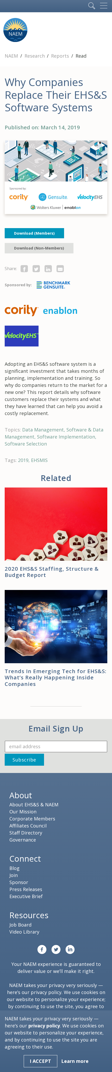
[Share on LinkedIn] (48, 268)
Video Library (24, 932)
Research (35, 56)
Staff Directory (25, 833)
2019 (23, 460)
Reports (60, 56)
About (20, 795)
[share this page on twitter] (36, 268)
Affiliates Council (28, 826)
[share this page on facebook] (24, 268)
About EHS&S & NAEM (33, 804)
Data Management (43, 430)
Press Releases (25, 889)
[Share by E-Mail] (60, 268)
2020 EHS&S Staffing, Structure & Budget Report (52, 571)
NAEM (12, 56)
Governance (22, 840)
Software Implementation (66, 437)
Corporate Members (32, 818)
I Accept (40, 1061)
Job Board (20, 925)
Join (13, 875)
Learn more (75, 1061)
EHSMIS (39, 460)
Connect (25, 858)
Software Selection (26, 444)
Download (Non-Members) (39, 248)
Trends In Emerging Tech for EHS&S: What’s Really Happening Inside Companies (56, 677)
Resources (28, 915)
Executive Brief (26, 896)
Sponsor (18, 882)
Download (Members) (34, 233)
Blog (14, 868)
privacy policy (46, 992)
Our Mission (22, 811)
